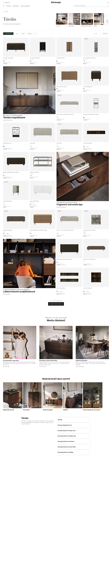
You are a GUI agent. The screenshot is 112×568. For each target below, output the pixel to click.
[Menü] (3, 6)
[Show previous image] (14, 55)
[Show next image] (17, 55)
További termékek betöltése (56, 303)
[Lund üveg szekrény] (69, 47)
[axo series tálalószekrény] (16, 47)
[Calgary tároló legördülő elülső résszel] (96, 103)
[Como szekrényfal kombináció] (96, 47)
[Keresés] (108, 5)
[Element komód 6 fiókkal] (69, 76)
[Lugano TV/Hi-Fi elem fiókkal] (96, 248)
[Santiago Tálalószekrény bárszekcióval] (69, 248)
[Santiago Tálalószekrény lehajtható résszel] (42, 219)
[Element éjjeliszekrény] (96, 76)
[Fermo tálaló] (42, 132)
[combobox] (91, 5)
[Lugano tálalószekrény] (42, 190)
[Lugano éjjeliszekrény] (16, 190)
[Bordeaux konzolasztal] (42, 161)
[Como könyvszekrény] (96, 132)
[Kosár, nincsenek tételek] (108, 2)
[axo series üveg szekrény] (42, 47)
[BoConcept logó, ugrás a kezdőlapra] (56, 2)
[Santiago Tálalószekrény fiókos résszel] (16, 161)
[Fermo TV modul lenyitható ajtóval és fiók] (69, 103)
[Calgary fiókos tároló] (16, 132)
